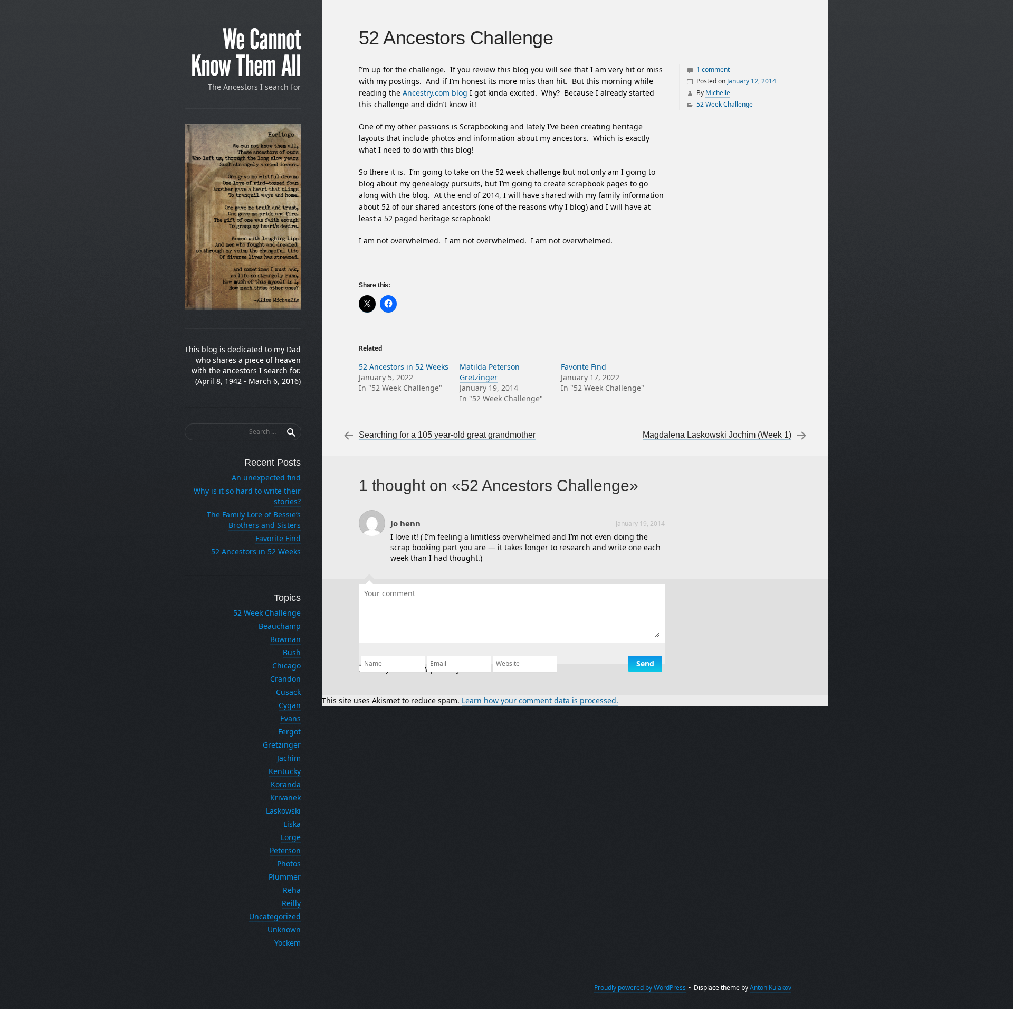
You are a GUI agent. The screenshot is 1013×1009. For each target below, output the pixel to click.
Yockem (287, 943)
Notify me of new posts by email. (426, 669)
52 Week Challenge (724, 104)
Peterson (285, 850)
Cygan (290, 705)
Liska (292, 824)
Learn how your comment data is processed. (540, 700)
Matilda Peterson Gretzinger (490, 372)
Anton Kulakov (770, 987)
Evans (290, 718)
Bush (292, 652)
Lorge (291, 837)
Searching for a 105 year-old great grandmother (447, 434)
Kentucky (285, 771)
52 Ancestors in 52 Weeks (403, 367)
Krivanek (285, 798)
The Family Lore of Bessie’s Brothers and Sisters (254, 520)
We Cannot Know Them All (246, 53)
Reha (292, 890)
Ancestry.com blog (435, 93)
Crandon (285, 679)
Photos (289, 864)
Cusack (288, 692)
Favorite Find (583, 367)
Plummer (285, 877)
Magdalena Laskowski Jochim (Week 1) (717, 434)
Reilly (291, 903)
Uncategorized (275, 916)
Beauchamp (280, 626)
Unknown (284, 930)
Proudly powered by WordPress (640, 987)
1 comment (713, 69)
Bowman (285, 639)
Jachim (289, 758)
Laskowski (283, 811)
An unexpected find (266, 478)
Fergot (289, 732)
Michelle (717, 92)
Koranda (286, 784)
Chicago (286, 666)
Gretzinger (282, 745)
